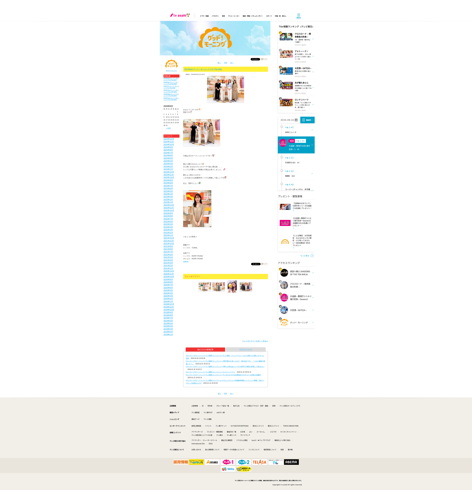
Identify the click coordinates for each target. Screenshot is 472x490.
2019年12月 (168, 304)
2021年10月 (168, 244)
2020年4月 (168, 293)
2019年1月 (168, 335)
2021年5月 (168, 257)
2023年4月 (168, 194)
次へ (232, 63)
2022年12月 (168, 205)
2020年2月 (168, 299)
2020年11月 (168, 274)
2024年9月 (168, 147)
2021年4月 (168, 260)
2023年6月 (168, 188)
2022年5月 (168, 224)
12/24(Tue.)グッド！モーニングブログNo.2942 (171, 98)
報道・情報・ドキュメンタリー (253, 16)
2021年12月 (168, 238)
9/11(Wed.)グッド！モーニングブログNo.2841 (203, 69)
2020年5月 (168, 290)
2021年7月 (168, 252)
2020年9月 (168, 279)
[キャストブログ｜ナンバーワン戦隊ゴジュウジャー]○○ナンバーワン (210, 372)
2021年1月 (168, 268)
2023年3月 (168, 197)
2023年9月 (168, 180)
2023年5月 (168, 191)
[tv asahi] (180, 16)
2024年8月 (168, 150)
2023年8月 (168, 183)
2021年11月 (168, 241)
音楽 (223, 16)
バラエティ (215, 16)
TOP (225, 63)
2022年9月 (168, 213)
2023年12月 (168, 172)
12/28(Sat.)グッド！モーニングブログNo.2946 (170, 83)
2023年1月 (168, 202)
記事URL (186, 261)
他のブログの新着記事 (205, 349)
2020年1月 (168, 301)
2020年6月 (168, 288)
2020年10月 (168, 277)
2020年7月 (168, 285)
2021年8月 (168, 249)
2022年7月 (168, 219)
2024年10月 (168, 144)
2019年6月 (168, 321)
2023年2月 (168, 200)
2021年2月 (168, 266)
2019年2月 (168, 332)
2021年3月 (168, 263)
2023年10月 (168, 177)
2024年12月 (168, 139)
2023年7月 (168, 186)
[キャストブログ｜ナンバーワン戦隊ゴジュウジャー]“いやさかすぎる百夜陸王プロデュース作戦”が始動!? (223, 375)
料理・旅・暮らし (280, 16)
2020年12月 (168, 271)
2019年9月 (168, 312)
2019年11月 (168, 307)
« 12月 (168, 128)
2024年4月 (168, 161)
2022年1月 (168, 235)
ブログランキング (245, 349)
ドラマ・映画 (204, 16)
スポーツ (269, 16)
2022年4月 (168, 227)
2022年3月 (168, 230)
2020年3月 (168, 296)
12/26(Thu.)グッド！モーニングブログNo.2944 (171, 90)
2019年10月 (168, 310)
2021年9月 (168, 246)
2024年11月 (168, 142)
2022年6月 (168, 222)
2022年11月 (168, 208)
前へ (219, 63)
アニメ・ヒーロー (234, 16)
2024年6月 (168, 155)
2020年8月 (168, 282)
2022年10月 (168, 210)
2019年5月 (168, 323)
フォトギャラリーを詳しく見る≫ (255, 341)
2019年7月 (168, 318)
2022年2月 (168, 233)
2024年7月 (168, 153)
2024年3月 (168, 164)
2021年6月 (168, 255)
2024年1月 (168, 169)
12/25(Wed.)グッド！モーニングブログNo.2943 (171, 94)
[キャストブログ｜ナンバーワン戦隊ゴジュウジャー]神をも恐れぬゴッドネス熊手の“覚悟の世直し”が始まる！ (225, 366)
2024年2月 (168, 166)
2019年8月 (168, 315)
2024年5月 (168, 158)
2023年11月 (168, 175)
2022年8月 (168, 216)
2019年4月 (168, 326)
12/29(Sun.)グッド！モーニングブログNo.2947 (171, 79)
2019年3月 (168, 329)
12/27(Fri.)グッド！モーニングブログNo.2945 (171, 87)
